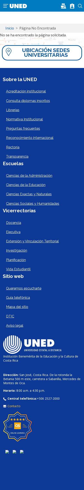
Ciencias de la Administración (29, 176)
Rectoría (12, 147)
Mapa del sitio (17, 307)
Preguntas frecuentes (23, 128)
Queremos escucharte (23, 288)
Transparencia (17, 156)
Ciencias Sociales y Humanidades (32, 204)
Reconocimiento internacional (29, 138)
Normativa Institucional (24, 119)
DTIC (10, 316)
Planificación (16, 260)
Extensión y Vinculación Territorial (32, 241)
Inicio (9, 28)
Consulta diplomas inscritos (28, 101)
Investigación (16, 250)
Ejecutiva (13, 232)
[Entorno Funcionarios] (72, 6)
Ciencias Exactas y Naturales (29, 194)
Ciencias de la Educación (25, 185)
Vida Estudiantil (18, 269)
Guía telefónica (18, 298)
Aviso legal (14, 326)
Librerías (12, 110)
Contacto (14, 406)
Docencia (13, 223)
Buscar (80, 6)
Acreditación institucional (26, 91)
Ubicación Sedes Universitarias (46, 52)
